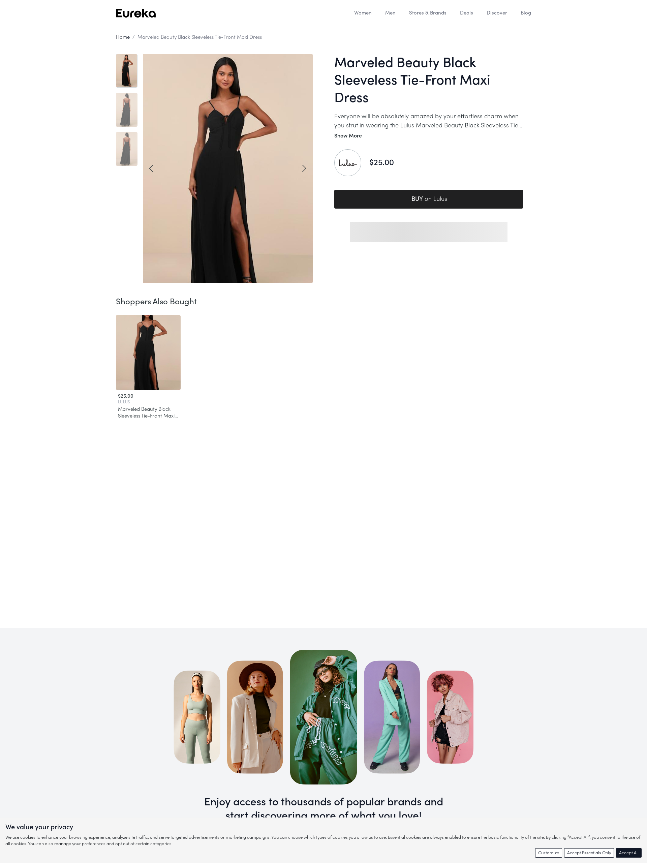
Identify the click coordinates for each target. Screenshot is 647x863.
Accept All (629, 852)
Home (123, 37)
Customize (548, 852)
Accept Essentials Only (589, 852)
